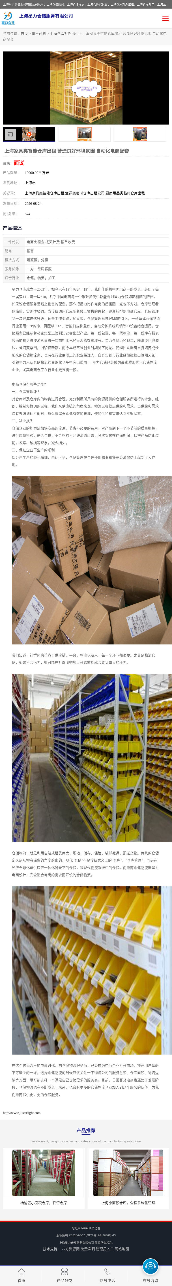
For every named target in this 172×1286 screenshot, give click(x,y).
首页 (24, 34)
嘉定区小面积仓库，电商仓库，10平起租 (128, 1203)
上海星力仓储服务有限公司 (76, 1242)
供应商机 (39, 34)
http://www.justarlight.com (22, 1113)
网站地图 (122, 1249)
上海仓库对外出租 (64, 34)
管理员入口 (105, 1249)
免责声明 (88, 1249)
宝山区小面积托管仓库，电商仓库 (44, 1203)
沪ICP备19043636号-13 (101, 1235)
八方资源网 (71, 1249)
